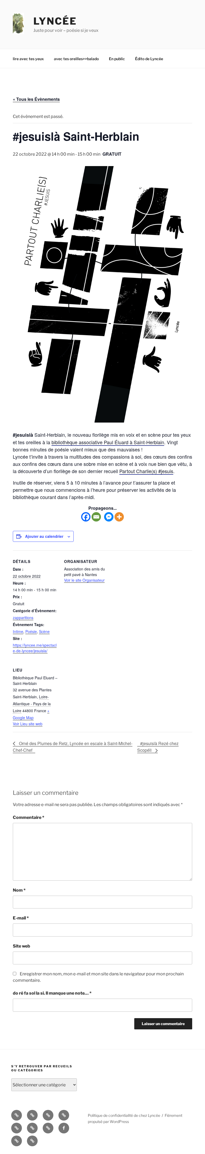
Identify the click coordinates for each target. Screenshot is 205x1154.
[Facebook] (85, 517)
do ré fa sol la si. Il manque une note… (52, 993)
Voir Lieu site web (27, 723)
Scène (44, 631)
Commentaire (28, 817)
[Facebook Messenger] (108, 517)
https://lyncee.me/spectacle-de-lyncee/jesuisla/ (35, 647)
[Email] (96, 517)
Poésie (31, 631)
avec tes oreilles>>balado (76, 58)
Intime (18, 631)
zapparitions (23, 617)
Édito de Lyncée (149, 58)
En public (117, 58)
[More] (119, 517)
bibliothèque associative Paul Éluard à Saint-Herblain (108, 442)
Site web (21, 946)
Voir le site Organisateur (84, 580)
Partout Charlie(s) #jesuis (146, 470)
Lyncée (55, 21)
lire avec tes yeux (28, 58)
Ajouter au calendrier (44, 536)
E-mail (21, 918)
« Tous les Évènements (36, 99)
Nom (19, 890)
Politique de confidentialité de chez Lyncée (124, 1115)
